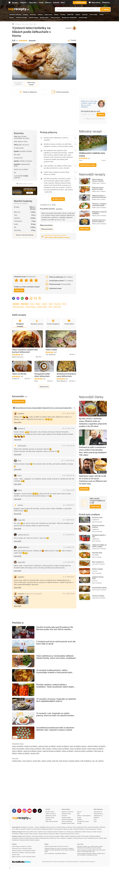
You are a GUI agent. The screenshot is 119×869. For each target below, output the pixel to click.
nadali (93, 598)
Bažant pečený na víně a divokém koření (23, 856)
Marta (20, 490)
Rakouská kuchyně (18, 307)
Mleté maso (33, 831)
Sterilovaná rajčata (37, 836)
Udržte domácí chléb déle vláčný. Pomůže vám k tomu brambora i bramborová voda (91, 854)
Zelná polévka (59, 829)
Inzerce (79, 811)
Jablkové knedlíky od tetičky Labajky (99, 545)
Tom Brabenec (51, 354)
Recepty (18, 24)
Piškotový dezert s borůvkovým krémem (99, 196)
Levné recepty (83, 17)
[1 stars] (16, 280)
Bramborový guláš (75, 836)
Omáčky (25, 14)
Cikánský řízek (97, 553)
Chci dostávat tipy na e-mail (90, 111)
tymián (48, 761)
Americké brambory (93, 827)
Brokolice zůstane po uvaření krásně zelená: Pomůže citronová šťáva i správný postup (90, 847)
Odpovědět (17, 422)
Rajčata (11, 17)
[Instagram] (24, 811)
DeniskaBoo (95, 555)
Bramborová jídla (52, 831)
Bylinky (38, 304)
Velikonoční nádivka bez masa (92, 154)
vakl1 (93, 564)
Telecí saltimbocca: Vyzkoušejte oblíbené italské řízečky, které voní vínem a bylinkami (56, 657)
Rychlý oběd (103, 838)
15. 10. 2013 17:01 (68, 428)
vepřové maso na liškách (47, 746)
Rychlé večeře (44, 17)
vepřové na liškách (30, 746)
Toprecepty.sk (98, 811)
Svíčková (28, 829)
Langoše (69, 838)
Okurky (56, 14)
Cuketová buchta (78, 838)
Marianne (96, 817)
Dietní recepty (33, 833)
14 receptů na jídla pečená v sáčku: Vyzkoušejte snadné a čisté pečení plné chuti (54, 672)
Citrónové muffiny (98, 596)
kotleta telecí (16, 761)
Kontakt (79, 823)
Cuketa (101, 14)
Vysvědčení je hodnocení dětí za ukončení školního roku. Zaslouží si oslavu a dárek (55, 729)
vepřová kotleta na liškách (51, 751)
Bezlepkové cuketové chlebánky (99, 212)
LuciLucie (94, 571)
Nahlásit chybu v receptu (25, 183)
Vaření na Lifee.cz (51, 813)
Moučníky (33, 14)
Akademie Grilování (15, 14)
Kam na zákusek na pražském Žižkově (55, 853)
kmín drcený (63, 761)
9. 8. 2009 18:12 (68, 535)
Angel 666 (21, 520)
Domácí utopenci (35, 840)
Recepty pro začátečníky (69, 17)
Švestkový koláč (24, 840)
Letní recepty (93, 14)
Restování (57, 304)
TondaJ (94, 548)
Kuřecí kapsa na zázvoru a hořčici (98, 180)
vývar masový (27, 761)
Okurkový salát (97, 517)
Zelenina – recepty (33, 827)
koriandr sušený (73, 761)
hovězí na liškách (63, 746)
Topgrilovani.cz (98, 815)
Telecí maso (33, 24)
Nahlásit (79, 819)
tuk (93, 761)
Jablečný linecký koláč (97, 577)
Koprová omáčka (34, 838)
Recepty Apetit (50, 817)
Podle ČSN (70, 14)
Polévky (40, 14)
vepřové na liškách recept (32, 751)
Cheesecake (85, 836)
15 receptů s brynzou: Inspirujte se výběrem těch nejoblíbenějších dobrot (56, 700)
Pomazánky (24, 827)
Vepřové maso (42, 831)
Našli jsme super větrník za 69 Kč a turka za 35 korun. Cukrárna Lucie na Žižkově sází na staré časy (93, 480)
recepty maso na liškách (60, 749)
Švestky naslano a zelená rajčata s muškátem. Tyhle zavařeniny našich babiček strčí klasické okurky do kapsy (56, 686)
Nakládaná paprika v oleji (99, 536)
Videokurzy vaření (51, 815)
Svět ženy (48, 819)
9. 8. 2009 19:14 (68, 505)
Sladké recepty (24, 833)
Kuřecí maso (48, 14)
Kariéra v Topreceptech (84, 815)
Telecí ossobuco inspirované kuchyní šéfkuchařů (25, 351)
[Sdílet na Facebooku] (13, 298)
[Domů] (13, 24)
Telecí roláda (51, 350)
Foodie (79, 817)
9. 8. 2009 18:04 (68, 593)
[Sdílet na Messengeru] (17, 298)
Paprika (78, 14)
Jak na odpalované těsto (80, 827)
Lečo (85, 838)
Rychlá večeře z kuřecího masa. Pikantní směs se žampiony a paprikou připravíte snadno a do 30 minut (93, 422)
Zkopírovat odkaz (39, 298)
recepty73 (15, 378)
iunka (80, 160)
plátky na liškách (24, 753)
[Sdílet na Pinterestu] (26, 298)
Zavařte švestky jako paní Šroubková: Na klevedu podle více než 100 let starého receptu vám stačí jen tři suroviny (54, 629)
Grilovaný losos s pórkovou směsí (98, 188)
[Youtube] (29, 811)
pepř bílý (55, 761)
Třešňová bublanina (79, 829)
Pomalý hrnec (62, 831)
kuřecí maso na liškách (33, 749)
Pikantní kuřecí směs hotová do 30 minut (56, 846)
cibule (43, 761)
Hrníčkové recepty (21, 17)
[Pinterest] (19, 811)
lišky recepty (46, 749)
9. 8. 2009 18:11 (68, 547)
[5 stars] (36, 280)
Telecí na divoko (19, 374)
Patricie (20, 505)
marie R (94, 589)
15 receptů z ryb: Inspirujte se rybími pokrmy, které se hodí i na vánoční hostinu (55, 714)
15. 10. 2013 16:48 (68, 446)
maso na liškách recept (78, 749)
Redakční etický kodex (68, 823)
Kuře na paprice (61, 838)
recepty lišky (34, 753)
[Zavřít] (74, 408)
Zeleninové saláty (54, 833)
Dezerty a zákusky (66, 827)
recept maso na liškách (95, 749)
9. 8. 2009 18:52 (68, 520)
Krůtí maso (26, 831)
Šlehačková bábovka (47, 829)
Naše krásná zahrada (52, 821)
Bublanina (15, 840)
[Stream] (35, 811)
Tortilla (58, 827)
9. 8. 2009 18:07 (68, 577)
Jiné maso (25, 24)
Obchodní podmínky (67, 819)
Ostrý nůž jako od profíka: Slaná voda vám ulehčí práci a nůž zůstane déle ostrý (91, 850)
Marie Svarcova (17, 357)
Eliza (36, 381)
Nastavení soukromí (67, 811)
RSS (78, 813)
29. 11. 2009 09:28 (67, 460)
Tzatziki (99, 829)
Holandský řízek (44, 838)
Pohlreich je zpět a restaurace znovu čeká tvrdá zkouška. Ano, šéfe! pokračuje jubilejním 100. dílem (93, 451)
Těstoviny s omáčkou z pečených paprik (99, 204)
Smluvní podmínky (67, 821)
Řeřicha (103, 827)
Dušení (51, 304)
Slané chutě (57, 307)
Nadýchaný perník (93, 838)
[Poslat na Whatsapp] (22, 298)
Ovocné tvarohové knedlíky (52, 836)
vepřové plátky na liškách (96, 746)
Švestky (62, 14)
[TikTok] (40, 811)
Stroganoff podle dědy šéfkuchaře (42, 375)
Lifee (95, 821)
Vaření (64, 304)
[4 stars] (31, 280)
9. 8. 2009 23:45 (68, 490)
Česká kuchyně (55, 17)
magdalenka (95, 519)
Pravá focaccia (36, 829)
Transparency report (83, 821)
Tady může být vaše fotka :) (18, 83)
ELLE (95, 819)
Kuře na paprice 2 (98, 562)
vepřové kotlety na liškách (83, 751)
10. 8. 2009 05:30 (68, 475)
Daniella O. (21, 428)
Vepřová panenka (91, 829)
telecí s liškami (17, 751)
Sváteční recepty (31, 307)
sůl (96, 761)
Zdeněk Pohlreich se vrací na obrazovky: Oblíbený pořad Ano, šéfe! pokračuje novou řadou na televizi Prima (59, 850)
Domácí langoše (97, 569)
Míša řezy (53, 838)
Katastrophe (22, 446)
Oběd (50, 307)
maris (19, 475)
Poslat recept (35, 298)
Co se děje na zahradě (18, 829)
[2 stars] (21, 280)
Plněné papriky (26, 836)
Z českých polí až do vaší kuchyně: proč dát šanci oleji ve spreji (55, 642)
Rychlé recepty (33, 17)
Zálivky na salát (68, 829)
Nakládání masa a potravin (47, 827)
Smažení (44, 304)
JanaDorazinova (23, 535)
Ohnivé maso (16, 854)
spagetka (69, 28)
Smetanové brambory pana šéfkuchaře (66, 375)
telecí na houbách (18, 749)
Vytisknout (31, 298)
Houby (32, 304)
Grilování (85, 14)
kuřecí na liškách (67, 751)
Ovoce (77, 833)
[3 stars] (26, 280)
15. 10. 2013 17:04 (68, 413)
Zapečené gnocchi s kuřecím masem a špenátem (99, 221)
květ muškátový (85, 761)
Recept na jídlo (50, 811)
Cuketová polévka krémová (98, 526)
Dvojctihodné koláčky (99, 588)
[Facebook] (14, 811)
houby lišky (37, 761)
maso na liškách (17, 746)
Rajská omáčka (65, 836)
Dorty (72, 833)
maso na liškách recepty (77, 746)
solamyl (101, 761)
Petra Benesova (62, 381)
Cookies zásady (66, 817)
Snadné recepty (42, 307)
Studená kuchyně (65, 833)
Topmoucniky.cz (98, 813)
